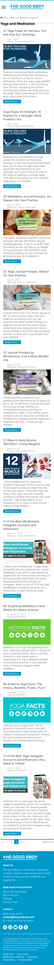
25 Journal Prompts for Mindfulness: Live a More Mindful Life (26, 356)
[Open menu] (3, 7)
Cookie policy (8, 954)
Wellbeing (11, 207)
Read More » (12, 101)
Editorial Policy (9, 959)
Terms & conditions (25, 959)
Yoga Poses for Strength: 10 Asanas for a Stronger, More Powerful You (22, 115)
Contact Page (10, 902)
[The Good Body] (27, 6)
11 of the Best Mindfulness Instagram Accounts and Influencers (21, 525)
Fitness (10, 41)
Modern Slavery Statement (13, 957)
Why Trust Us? (11, 895)
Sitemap (7, 898)
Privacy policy (22, 954)
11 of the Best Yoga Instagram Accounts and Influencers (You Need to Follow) (24, 759)
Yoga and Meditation (24, 41)
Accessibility (32, 957)
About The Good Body (15, 891)
